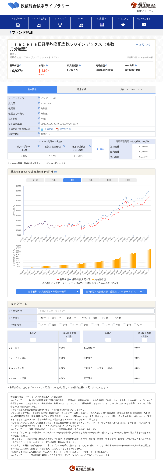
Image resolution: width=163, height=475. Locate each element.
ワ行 (139, 325)
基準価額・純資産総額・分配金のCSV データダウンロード (115, 291)
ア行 (43, 325)
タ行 (75, 325)
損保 (95, 318)
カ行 (54, 325)
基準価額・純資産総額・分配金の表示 (47, 291)
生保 (84, 318)
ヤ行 (118, 325)
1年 (54, 180)
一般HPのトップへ (144, 11)
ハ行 (97, 325)
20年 (127, 180)
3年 (72, 180)
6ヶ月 (35, 180)
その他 (117, 318)
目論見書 (48, 129)
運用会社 (71, 318)
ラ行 (129, 325)
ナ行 (86, 325)
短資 (105, 318)
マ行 (107, 325)
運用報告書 (65, 129)
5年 (90, 180)
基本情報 (32, 89)
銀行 (43, 318)
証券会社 (56, 318)
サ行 (65, 325)
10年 (109, 180)
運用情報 (81, 89)
